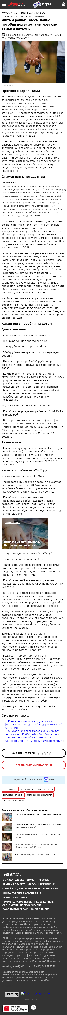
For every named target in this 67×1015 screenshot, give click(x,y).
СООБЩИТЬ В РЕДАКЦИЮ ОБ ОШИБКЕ (25, 909)
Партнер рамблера (29, 1000)
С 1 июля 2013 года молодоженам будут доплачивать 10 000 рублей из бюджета (32, 732)
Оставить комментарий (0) (34, 765)
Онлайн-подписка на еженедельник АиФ (30, 888)
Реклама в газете (13, 884)
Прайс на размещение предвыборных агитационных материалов (28, 903)
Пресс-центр (45, 879)
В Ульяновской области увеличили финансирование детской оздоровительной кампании (34, 724)
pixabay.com (8, 85)
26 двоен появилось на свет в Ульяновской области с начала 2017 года (36, 845)
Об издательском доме (18, 879)
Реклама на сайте (14, 897)
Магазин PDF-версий (41, 884)
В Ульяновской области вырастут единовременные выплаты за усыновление (33, 739)
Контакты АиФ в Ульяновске (21, 893)
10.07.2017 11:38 (9, 12)
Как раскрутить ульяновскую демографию (35, 854)
